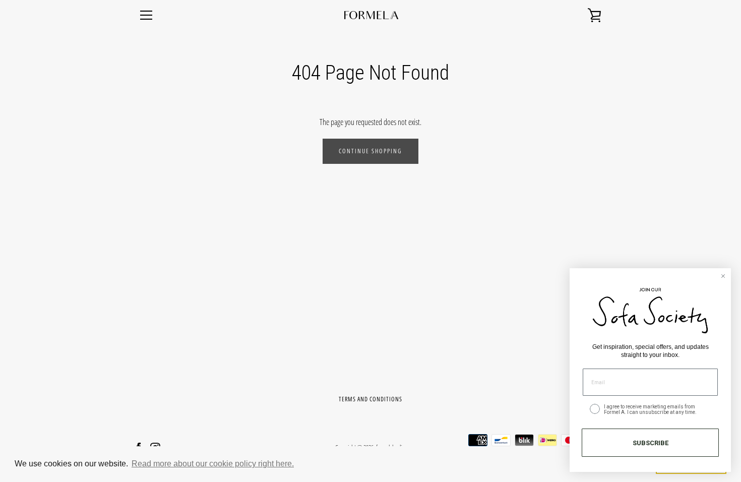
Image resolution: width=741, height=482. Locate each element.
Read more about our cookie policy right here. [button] (213, 463)
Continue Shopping (370, 151)
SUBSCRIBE (650, 443)
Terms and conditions (370, 399)
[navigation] (146, 15)
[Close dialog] (723, 276)
